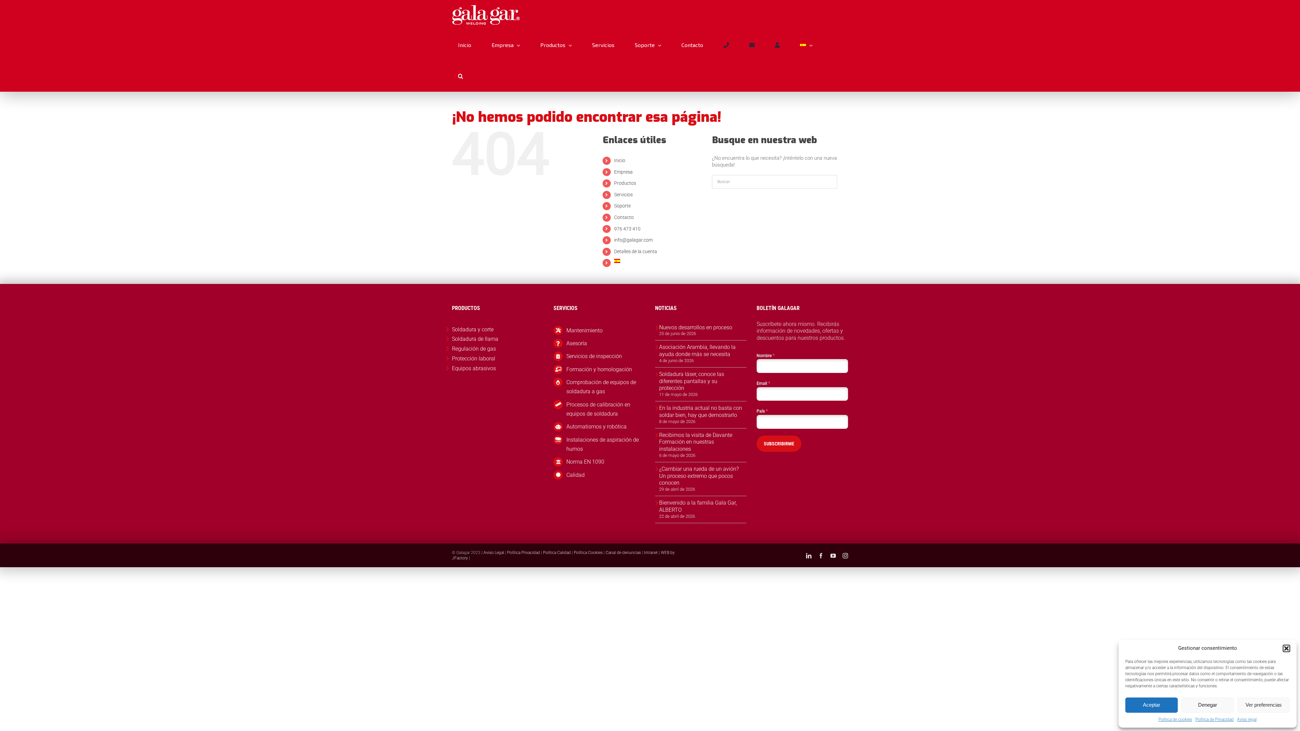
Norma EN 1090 (585, 462)
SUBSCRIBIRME (779, 443)
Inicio (619, 160)
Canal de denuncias (623, 552)
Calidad (575, 475)
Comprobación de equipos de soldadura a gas (601, 387)
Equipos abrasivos (474, 368)
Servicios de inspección (594, 356)
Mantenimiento (584, 330)
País (762, 411)
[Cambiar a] (806, 45)
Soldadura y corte (473, 329)
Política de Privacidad (1214, 719)
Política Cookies (588, 552)
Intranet (651, 552)
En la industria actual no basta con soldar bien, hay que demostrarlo (700, 411)
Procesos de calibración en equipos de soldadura (598, 409)
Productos (625, 183)
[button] (1286, 648)
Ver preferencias (1263, 705)
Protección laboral (473, 358)
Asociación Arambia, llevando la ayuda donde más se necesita (697, 350)
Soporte (622, 205)
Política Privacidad (523, 552)
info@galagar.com (633, 240)
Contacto (624, 217)
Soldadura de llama (475, 339)
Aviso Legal (493, 552)
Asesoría (576, 343)
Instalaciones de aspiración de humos (602, 444)
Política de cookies (1175, 719)
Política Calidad (557, 552)
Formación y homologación (599, 369)
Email (763, 383)
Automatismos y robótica (596, 426)
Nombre (766, 355)
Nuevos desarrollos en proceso (695, 327)
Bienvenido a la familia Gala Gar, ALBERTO (698, 506)
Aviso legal (1247, 719)
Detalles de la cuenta (635, 251)
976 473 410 (627, 228)
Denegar (1207, 705)
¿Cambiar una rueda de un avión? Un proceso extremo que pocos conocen (699, 476)
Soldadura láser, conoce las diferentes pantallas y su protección (691, 381)
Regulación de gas (474, 349)
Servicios (623, 194)
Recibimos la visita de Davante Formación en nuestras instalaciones (695, 442)
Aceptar (1151, 705)
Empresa (623, 172)
